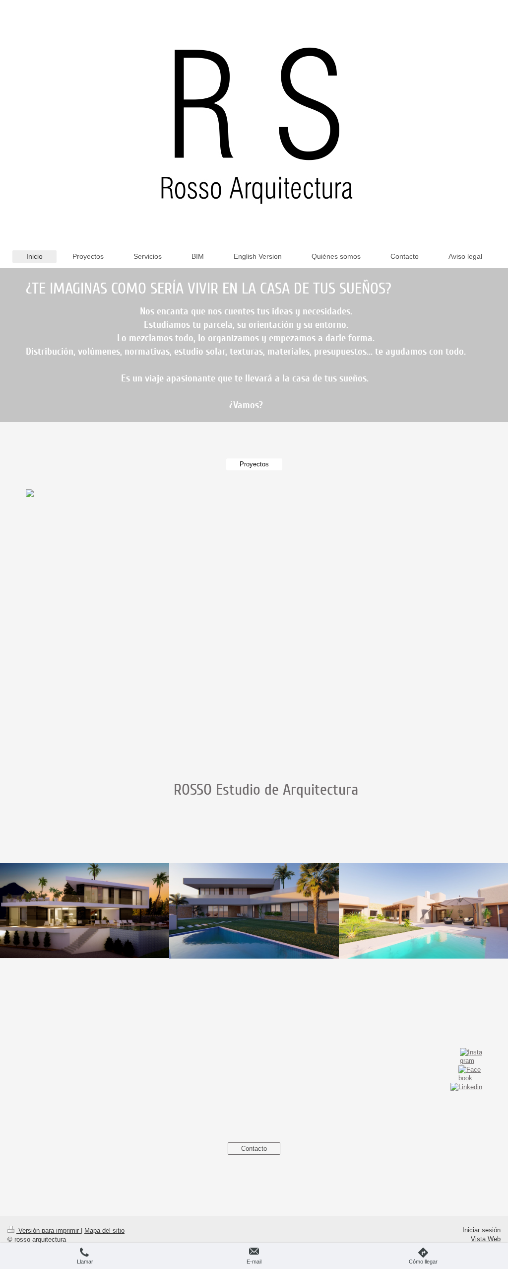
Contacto (254, 1148)
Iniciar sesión (481, 1230)
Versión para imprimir (48, 1230)
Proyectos (254, 464)
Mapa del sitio (104, 1230)
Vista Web (486, 1239)
